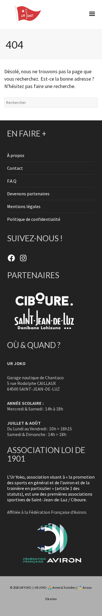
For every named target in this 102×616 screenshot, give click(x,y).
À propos (15, 155)
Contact (15, 168)
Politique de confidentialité (33, 219)
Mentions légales (24, 206)
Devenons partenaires (28, 193)
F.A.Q (11, 181)
